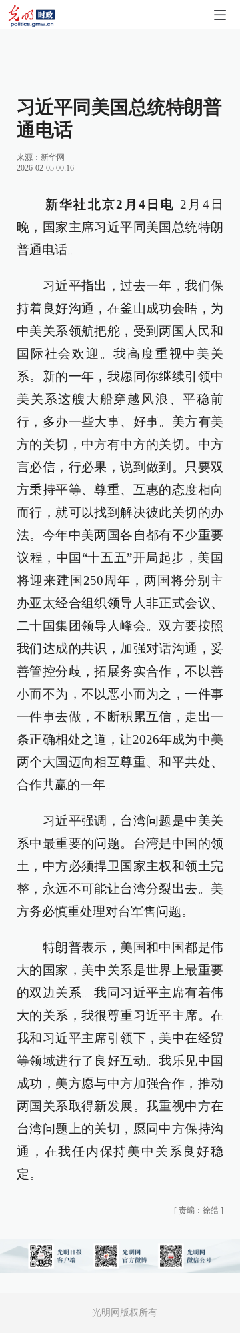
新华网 (53, 157)
